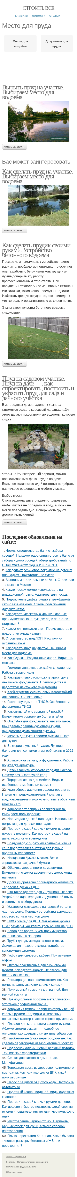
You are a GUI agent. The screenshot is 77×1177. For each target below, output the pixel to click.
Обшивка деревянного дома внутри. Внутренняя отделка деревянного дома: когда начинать (37, 872)
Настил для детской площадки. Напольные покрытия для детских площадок (37, 821)
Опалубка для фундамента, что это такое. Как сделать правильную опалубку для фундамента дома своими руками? (36, 726)
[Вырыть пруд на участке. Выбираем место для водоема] (38, 121)
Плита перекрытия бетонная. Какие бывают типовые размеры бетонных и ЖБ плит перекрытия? (38, 1140)
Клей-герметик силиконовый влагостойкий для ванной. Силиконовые (37, 694)
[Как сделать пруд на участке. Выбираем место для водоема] (38, 205)
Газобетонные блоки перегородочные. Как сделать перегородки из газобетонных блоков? (37, 1040)
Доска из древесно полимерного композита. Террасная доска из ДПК (38, 884)
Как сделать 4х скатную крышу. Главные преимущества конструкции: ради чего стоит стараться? (36, 618)
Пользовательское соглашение (32, 1161)
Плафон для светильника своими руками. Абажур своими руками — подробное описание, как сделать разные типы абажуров (37, 1028)
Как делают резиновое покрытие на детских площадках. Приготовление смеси (37, 572)
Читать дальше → (14, 146)
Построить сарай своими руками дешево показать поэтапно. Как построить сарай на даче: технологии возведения (36, 833)
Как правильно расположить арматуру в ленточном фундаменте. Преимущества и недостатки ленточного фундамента (35, 682)
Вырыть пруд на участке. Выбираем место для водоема (33, 92)
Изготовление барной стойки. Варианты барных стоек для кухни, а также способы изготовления (35, 1126)
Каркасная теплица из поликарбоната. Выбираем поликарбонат (34, 811)
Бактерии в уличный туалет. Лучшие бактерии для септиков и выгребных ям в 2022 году (37, 750)
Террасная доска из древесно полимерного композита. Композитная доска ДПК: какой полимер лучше (38, 1072)
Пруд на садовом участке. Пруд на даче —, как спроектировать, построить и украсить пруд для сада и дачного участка (38, 388)
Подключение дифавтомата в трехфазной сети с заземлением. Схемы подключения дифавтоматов (36, 604)
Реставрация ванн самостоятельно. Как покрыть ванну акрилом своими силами (35, 982)
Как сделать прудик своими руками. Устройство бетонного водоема (36, 249)
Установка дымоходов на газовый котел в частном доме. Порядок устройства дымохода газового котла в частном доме (37, 911)
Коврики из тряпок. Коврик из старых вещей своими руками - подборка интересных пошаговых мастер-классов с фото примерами (38, 1014)
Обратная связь (14, 1171)
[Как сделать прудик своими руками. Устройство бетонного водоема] (38, 338)
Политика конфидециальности (21, 1166)
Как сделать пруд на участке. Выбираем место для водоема (37, 176)
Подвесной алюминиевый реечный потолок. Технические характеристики (38, 1050)
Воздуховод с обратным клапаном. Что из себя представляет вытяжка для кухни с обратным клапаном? (36, 848)
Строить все (38, 7)
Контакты (10, 1161)
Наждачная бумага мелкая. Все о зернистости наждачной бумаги (30, 860)
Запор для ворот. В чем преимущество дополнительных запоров (34, 933)
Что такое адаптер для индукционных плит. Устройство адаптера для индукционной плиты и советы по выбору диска (38, 896)
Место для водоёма (20, 43)
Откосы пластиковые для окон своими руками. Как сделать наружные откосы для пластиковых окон (34, 970)
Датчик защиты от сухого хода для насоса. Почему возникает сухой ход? (37, 772)
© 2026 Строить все (16, 1156)
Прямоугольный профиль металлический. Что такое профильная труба (36, 1001)
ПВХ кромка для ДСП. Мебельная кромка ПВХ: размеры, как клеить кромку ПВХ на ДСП (37, 923)
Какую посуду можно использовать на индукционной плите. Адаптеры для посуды (35, 592)
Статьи (54, 15)
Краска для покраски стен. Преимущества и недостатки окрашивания (37, 631)
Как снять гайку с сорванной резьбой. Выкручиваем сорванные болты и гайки (33, 714)
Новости (39, 15)
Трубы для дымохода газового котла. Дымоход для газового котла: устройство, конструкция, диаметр (33, 945)
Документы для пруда (57, 43)
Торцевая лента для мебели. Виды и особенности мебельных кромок (32, 782)
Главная (21, 15)
